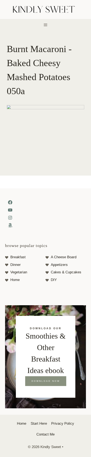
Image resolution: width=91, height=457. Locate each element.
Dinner (15, 265)
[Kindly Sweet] (45, 9)
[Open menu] (46, 24)
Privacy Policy (62, 424)
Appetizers (59, 265)
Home (15, 280)
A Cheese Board (63, 257)
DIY (54, 280)
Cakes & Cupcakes (66, 272)
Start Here (39, 424)
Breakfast (18, 257)
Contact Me (45, 434)
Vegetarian (18, 272)
